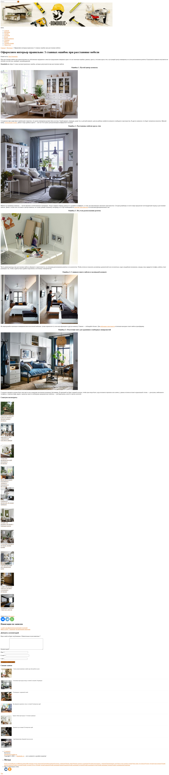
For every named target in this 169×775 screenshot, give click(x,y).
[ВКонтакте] (3, 619)
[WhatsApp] (12, 619)
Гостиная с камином (59, 763)
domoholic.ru (20, 756)
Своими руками (9, 43)
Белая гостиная (8, 763)
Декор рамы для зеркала (138, 763)
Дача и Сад (7, 45)
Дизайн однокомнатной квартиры (121, 765)
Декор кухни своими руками (124, 763)
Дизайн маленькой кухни (90, 765)
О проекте (7, 751)
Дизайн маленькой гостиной (76, 765)
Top (2, 773)
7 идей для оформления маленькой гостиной (14, 628)
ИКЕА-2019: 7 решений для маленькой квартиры (15, 629)
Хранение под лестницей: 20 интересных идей (23, 727)
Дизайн (6, 34)
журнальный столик (11, 122)
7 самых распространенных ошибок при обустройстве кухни (26, 669)
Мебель (6, 41)
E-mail (3, 655)
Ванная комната (9, 38)
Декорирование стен (111, 763)
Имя (2, 652)
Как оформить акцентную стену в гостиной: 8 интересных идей (27, 704)
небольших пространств (107, 326)
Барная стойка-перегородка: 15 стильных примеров (24, 715)
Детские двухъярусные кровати (153, 763)
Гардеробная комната (48, 763)
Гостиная (7, 35)
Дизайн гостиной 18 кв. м (29, 765)
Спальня (6, 40)
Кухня (6, 37)
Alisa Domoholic (13, 56)
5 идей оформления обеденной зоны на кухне (23, 739)
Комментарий (5, 649)
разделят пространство (81, 207)
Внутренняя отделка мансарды (35, 763)
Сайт (2, 658)
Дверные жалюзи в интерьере (80, 763)
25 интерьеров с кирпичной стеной (20, 692)
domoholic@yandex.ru (10, 754)
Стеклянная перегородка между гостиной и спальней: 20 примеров (27, 680)
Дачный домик (69, 763)
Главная (6, 30)
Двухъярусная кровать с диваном (97, 763)
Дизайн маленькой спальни (104, 765)
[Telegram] (7, 619)
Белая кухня (15, 763)
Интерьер (7, 32)
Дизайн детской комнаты (43, 765)
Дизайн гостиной (17, 765)
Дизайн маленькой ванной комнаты (59, 765)
